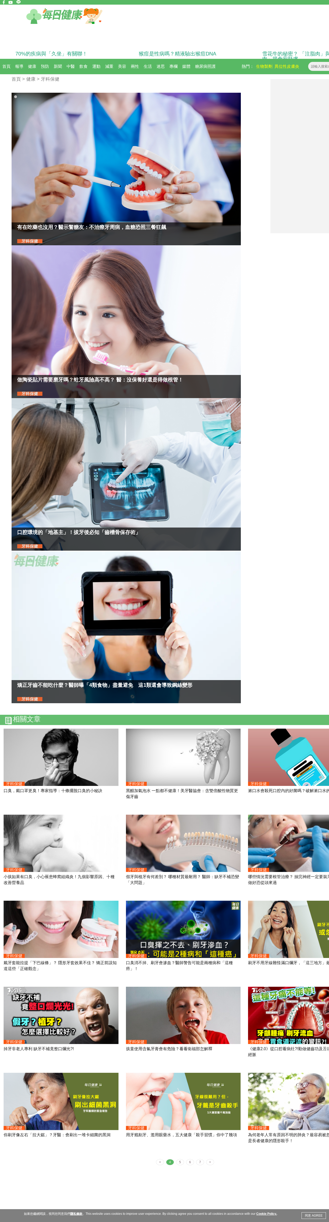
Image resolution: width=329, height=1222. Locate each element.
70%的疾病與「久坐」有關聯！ (51, 54)
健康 (32, 66)
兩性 (135, 66)
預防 (45, 66)
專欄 (173, 66)
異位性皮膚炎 (287, 66)
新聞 (58, 66)
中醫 (71, 66)
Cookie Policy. (266, 1214)
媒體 (186, 66)
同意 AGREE (314, 1215)
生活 (148, 66)
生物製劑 (264, 66)
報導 (19, 66)
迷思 (161, 66)
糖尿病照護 (205, 66)
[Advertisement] (299, 156)
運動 (96, 66)
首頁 (6, 66)
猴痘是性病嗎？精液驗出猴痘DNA (177, 54)
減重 (109, 66)
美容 (122, 66)
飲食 (83, 66)
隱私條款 (76, 1214)
